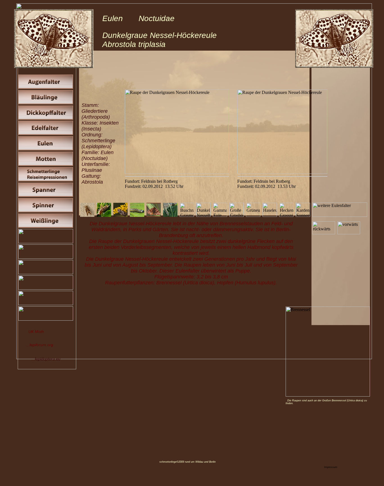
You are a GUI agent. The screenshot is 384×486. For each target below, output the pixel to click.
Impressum (330, 467)
